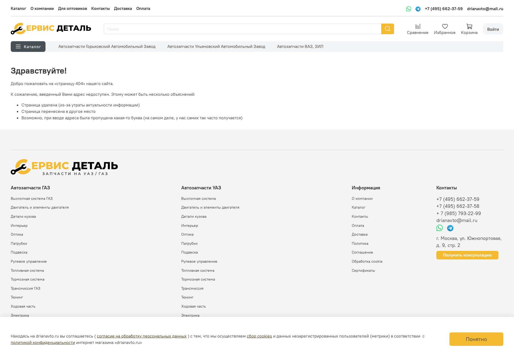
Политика (360, 243)
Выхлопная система (198, 198)
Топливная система (27, 270)
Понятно (476, 339)
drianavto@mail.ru (485, 8)
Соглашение (362, 252)
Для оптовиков (72, 8)
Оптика (17, 234)
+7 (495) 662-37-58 (457, 206)
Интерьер (19, 225)
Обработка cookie (367, 261)
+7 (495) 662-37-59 (444, 8)
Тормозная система (27, 279)
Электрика (20, 315)
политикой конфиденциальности (43, 342)
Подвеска (19, 252)
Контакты (100, 8)
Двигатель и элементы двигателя (40, 207)
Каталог (18, 8)
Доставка (123, 8)
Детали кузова (23, 216)
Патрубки (19, 243)
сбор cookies (259, 336)
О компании (42, 8)
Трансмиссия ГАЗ (25, 288)
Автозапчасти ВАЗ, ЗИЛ (300, 46)
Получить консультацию (467, 255)
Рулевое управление (29, 261)
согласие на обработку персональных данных (142, 336)
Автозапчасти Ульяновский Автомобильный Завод (216, 46)
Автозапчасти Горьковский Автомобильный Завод (107, 46)
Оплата (143, 8)
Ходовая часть (23, 306)
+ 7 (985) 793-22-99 (458, 213)
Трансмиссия (192, 288)
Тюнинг (17, 297)
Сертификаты (363, 270)
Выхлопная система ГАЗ (31, 198)
